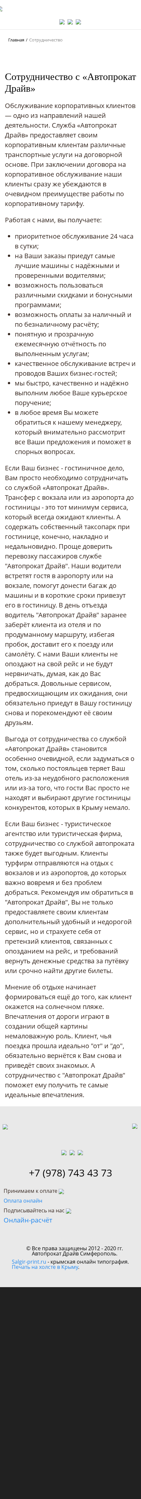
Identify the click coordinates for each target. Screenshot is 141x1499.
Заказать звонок (71, 1411)
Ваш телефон (40, 1336)
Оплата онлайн (23, 1200)
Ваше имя (33, 1304)
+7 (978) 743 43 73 (70, 1173)
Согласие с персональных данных (62, 1379)
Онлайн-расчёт (28, 1220)
